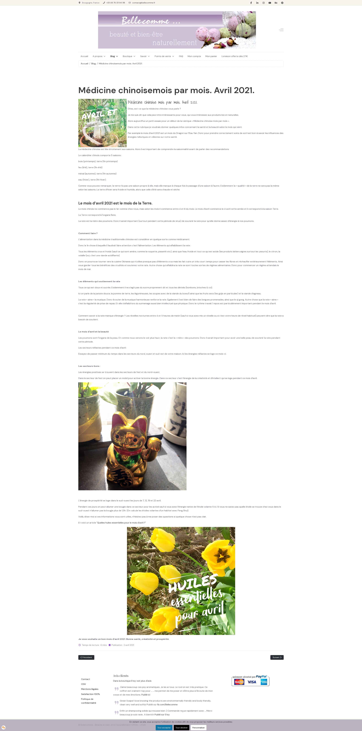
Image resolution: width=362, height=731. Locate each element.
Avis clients (120, 676)
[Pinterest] (282, 2)
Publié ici (145, 694)
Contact (85, 679)
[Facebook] (251, 2)
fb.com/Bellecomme (167, 704)
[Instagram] (263, 2)
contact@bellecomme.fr (143, 2)
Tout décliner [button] (181, 727)
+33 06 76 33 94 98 (115, 2)
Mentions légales (89, 689)
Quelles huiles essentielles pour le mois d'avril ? (121, 522)
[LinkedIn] (257, 2)
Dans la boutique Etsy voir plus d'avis (132, 680)
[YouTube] (269, 2)
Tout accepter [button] (164, 727)
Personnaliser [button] (198, 727)
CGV (83, 684)
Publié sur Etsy (162, 714)
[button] (3, 727)
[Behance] (276, 2)
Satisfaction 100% (90, 694)
